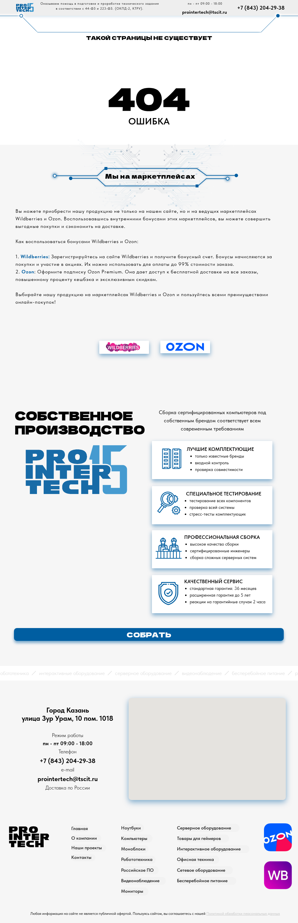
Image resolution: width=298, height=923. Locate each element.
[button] (149, 634)
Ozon (28, 272)
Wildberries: (35, 256)
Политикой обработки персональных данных (243, 913)
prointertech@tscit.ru (204, 12)
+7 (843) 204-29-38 (261, 8)
